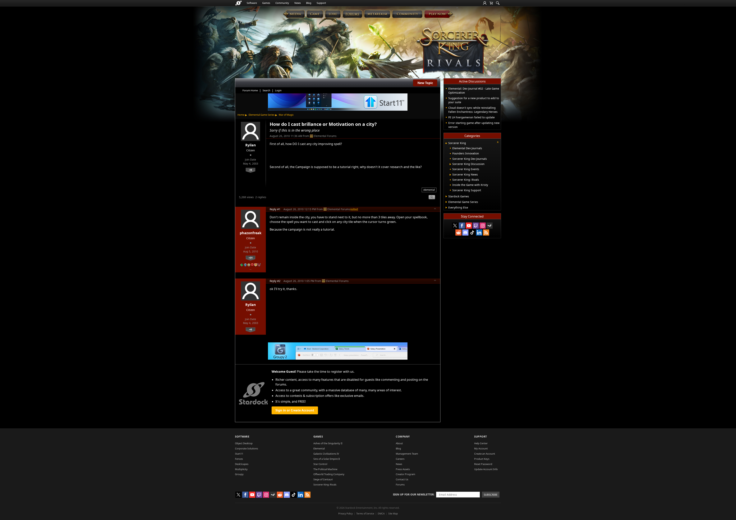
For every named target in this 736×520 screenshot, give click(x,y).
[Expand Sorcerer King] (446, 143)
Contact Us (402, 479)
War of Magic (286, 114)
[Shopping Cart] (491, 3)
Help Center (481, 443)
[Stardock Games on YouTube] (468, 225)
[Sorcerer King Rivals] (452, 51)
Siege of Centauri (323, 479)
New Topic (425, 83)
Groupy (239, 474)
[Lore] (332, 14)
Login (278, 90)
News (297, 3)
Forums (400, 484)
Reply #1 (275, 209)
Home (240, 114)
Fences (239, 459)
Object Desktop (244, 443)
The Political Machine (325, 469)
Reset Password (483, 464)
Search (266, 90)
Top (435, 209)
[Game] (315, 14)
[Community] (407, 14)
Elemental (319, 448)
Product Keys (481, 459)
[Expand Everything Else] (446, 207)
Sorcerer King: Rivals (324, 484)
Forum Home (250, 90)
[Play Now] (438, 14)
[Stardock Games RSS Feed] (486, 232)
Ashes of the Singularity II (327, 443)
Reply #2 (275, 281)
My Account (481, 448)
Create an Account (484, 453)
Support (321, 3)
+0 (250, 169)
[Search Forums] (498, 3)
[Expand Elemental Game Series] (446, 202)
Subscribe (491, 494)
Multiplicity (241, 469)
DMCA (381, 513)
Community (282, 3)
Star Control (320, 464)
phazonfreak (250, 233)
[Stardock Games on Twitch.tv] (475, 225)
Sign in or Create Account (294, 410)
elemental (429, 189)
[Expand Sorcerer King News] (450, 175)
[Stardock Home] (238, 3)
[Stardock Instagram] (482, 225)
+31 (251, 257)
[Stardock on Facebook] (461, 225)
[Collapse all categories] (497, 142)
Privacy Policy (345, 513)
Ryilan (250, 145)
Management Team (407, 453)
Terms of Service (365, 513)
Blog (308, 3)
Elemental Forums (325, 136)
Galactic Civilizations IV (326, 453)
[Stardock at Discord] (465, 232)
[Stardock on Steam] (489, 225)
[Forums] (352, 14)
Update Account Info (486, 469)
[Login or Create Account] (485, 3)
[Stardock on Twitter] (455, 225)
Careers (400, 459)
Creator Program (405, 474)
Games (266, 3)
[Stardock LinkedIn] (479, 232)
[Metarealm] (377, 14)
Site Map (393, 513)
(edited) (354, 209)
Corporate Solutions (246, 448)
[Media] (294, 14)
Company (403, 436)
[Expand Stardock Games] (446, 196)
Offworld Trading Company (328, 474)
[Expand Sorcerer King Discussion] (450, 164)
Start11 (239, 453)
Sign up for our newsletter (413, 494)
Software (252, 3)
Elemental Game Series (261, 114)
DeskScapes (241, 464)
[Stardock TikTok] (472, 232)
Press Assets (403, 469)
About (399, 443)
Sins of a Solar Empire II (326, 459)
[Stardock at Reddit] (458, 232)
